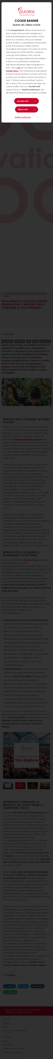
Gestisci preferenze (23, 117)
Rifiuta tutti (23, 109)
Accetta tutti (22, 101)
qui (18, 67)
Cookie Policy (12, 70)
